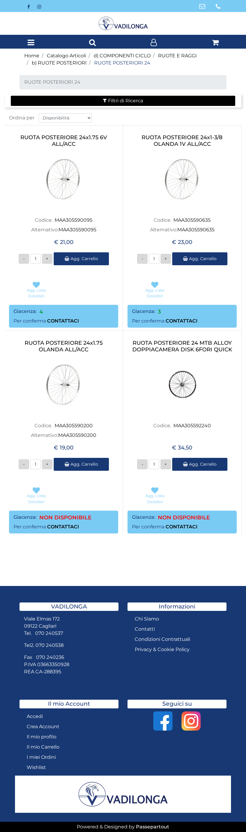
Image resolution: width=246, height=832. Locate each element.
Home (31, 56)
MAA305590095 (73, 220)
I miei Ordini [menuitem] (41, 757)
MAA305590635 (192, 220)
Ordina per (21, 118)
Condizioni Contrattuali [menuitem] (162, 639)
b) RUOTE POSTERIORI (59, 63)
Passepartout (152, 827)
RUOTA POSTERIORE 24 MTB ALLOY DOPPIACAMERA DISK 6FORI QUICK (182, 346)
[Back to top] (229, 815)
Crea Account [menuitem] (43, 726)
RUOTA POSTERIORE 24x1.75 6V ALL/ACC (63, 140)
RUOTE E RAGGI (177, 56)
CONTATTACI (63, 321)
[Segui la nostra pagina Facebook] (29, 6)
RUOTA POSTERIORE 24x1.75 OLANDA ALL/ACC (64, 346)
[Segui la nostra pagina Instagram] (39, 6)
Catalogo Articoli (66, 56)
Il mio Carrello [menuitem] (43, 747)
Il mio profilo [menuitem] (41, 737)
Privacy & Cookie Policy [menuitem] (162, 649)
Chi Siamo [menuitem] (147, 619)
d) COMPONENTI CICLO (122, 56)
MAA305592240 (192, 425)
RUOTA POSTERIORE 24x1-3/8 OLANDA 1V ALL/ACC (182, 140)
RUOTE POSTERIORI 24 (122, 63)
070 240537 (49, 633)
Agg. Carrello (83, 258)
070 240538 (49, 645)
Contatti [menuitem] (145, 629)
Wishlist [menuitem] (36, 767)
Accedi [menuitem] (35, 716)
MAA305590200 (74, 425)
